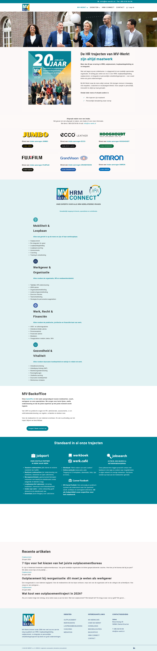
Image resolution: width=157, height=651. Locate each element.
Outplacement (26, 557)
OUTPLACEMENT (70, 620)
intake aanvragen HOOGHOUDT (118, 141)
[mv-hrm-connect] (78, 193)
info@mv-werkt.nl (90, 123)
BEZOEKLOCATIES (95, 629)
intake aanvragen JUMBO (39, 141)
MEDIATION (68, 632)
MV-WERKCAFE (93, 620)
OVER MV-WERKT (94, 623)
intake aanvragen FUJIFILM (39, 165)
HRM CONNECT (93, 635)
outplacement (26, 634)
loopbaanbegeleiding (46, 632)
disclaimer (56, 648)
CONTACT (91, 638)
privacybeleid (63, 648)
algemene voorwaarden (47, 648)
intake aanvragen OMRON (116, 165)
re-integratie (36, 634)
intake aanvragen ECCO (76, 141)
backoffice (30, 399)
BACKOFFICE (93, 632)
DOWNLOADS (93, 626)
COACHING (68, 629)
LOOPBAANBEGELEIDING (73, 626)
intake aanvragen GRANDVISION (80, 165)
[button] (92, 107)
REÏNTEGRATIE (69, 623)
